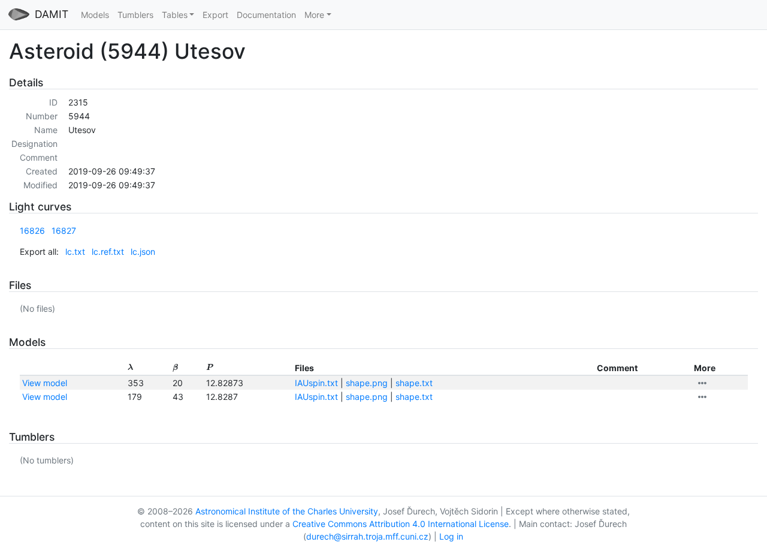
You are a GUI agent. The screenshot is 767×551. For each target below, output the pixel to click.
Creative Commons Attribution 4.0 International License (400, 524)
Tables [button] (175, 15)
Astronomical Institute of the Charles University (286, 511)
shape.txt (414, 383)
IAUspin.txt (316, 383)
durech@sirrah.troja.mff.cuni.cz (367, 536)
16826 (32, 230)
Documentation (266, 15)
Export (215, 15)
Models (95, 15)
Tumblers (135, 15)
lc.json (143, 251)
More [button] (314, 15)
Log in (451, 536)
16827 (64, 230)
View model (44, 383)
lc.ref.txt (108, 251)
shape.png (367, 383)
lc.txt (75, 251)
